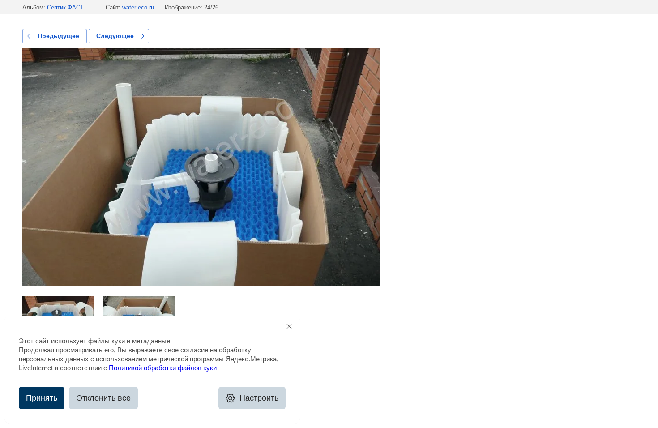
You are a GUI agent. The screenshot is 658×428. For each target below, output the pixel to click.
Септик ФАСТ (65, 7)
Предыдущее (58, 35)
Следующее (115, 35)
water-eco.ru (138, 7)
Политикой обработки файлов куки (163, 368)
